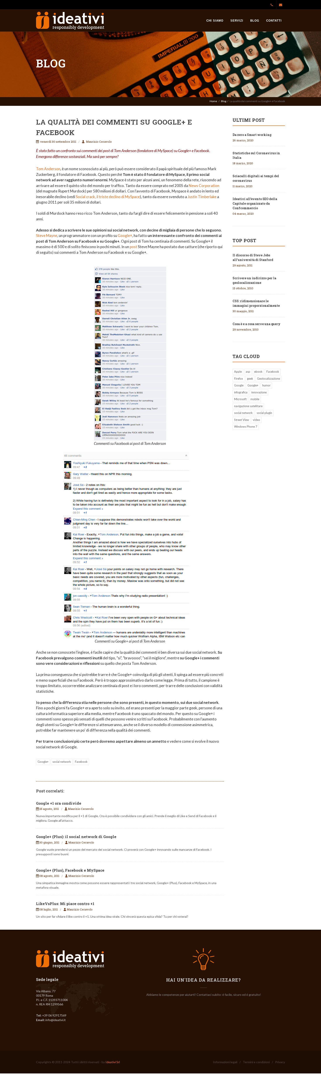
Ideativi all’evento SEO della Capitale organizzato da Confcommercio (255, 203)
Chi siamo (214, 20)
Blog (254, 20)
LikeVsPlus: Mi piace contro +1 (65, 903)
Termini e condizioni (256, 1062)
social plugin (264, 413)
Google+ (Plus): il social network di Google (76, 836)
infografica (240, 392)
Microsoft (240, 399)
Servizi (236, 20)
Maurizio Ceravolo (99, 142)
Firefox (238, 378)
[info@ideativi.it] (280, 5)
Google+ (125, 235)
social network (61, 761)
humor (266, 385)
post (133, 246)
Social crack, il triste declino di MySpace (108, 196)
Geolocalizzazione (268, 378)
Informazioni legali (225, 1062)
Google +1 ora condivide (58, 803)
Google (238, 385)
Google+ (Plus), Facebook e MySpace (70, 870)
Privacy (280, 1062)
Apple (238, 371)
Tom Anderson (48, 168)
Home (213, 101)
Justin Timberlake (202, 196)
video (256, 420)
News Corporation (204, 185)
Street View (241, 420)
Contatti (274, 20)
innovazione (259, 392)
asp (248, 371)
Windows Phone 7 (245, 426)
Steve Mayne (46, 235)
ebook (258, 371)
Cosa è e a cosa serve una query (256, 324)
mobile (254, 399)
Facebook (81, 761)
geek (250, 378)
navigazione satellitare (248, 406)
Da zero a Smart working (252, 135)
